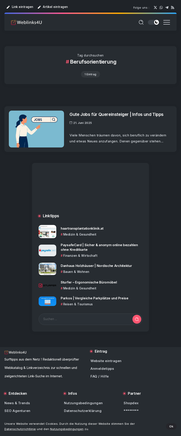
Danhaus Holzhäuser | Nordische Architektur (96, 266)
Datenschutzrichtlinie (20, 429)
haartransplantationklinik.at (82, 228)
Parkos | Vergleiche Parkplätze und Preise (94, 298)
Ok (171, 426)
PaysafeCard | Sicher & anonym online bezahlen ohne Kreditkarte (99, 247)
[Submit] (136, 319)
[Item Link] (36, 129)
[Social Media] (155, 7)
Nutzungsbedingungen (67, 429)
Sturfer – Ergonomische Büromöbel (89, 282)
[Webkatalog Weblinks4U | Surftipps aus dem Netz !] (26, 22)
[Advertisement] (90, 192)
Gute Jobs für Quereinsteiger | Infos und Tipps (117, 114)
